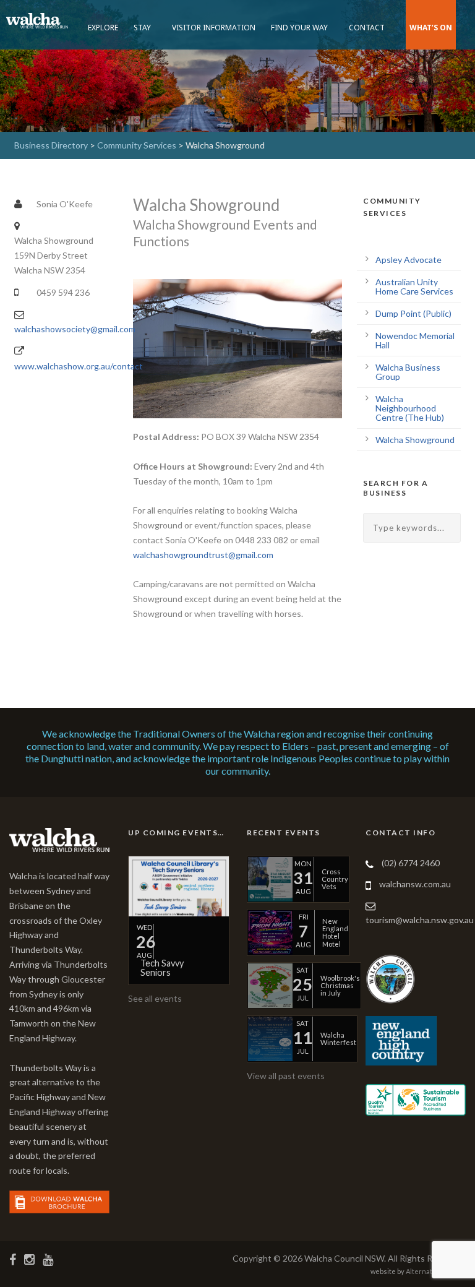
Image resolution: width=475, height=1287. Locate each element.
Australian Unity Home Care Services (414, 286)
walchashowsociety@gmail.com (74, 329)
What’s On (430, 27)
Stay (142, 27)
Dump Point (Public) (413, 313)
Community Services (136, 145)
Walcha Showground (415, 439)
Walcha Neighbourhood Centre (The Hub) (409, 408)
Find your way (299, 27)
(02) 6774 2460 (411, 863)
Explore (103, 27)
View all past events (286, 1075)
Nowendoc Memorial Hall (415, 340)
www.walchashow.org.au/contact (78, 366)
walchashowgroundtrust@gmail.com (203, 554)
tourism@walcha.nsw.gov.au (420, 920)
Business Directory (51, 145)
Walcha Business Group (407, 372)
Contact (367, 27)
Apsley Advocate (408, 259)
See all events (155, 998)
